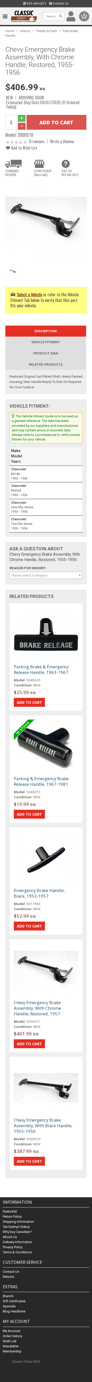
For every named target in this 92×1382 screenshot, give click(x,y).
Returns (8, 1277)
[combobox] (46, 575)
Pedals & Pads (46, 31)
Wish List (9, 1341)
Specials (9, 1306)
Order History (12, 1336)
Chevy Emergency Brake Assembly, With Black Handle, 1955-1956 (43, 1125)
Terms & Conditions (17, 1252)
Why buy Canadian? (17, 1232)
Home (9, 31)
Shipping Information (18, 1222)
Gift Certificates (14, 1301)
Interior (25, 31)
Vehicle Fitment (45, 342)
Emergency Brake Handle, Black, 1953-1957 (39, 893)
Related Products (46, 364)
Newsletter (11, 1346)
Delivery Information (17, 1242)
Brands (8, 1296)
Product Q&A (45, 353)
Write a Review (62, 141)
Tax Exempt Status (16, 1227)
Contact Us (60, 3)
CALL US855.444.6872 (70, 173)
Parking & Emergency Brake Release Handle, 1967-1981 (41, 781)
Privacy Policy (12, 1247)
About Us (10, 1237)
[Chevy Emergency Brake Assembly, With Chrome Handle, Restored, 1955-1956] (46, 221)
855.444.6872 (36, 3)
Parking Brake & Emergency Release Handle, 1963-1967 (41, 669)
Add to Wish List (23, 147)
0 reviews (36, 141)
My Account (11, 1331)
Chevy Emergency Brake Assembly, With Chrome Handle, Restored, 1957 (37, 1008)
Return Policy (12, 1216)
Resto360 (10, 1211)
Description (45, 331)
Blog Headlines (14, 1311)
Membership (12, 1351)
